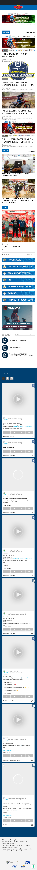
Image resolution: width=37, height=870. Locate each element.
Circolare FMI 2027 (15, 347)
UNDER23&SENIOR (10, 91)
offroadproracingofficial (17, 614)
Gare (16, 61)
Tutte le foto (31, 254)
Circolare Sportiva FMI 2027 (18, 340)
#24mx (25, 426)
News (23, 61)
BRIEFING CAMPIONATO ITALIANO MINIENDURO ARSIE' (15, 175)
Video (5, 151)
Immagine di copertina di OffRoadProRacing (15, 498)
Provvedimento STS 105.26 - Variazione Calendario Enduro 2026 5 (21, 355)
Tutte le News (30, 33)
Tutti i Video (31, 151)
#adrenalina (29, 558)
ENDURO (5, 50)
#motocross (23, 558)
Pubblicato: (8, 436)
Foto (5, 207)
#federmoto (16, 426)
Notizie (6, 32)
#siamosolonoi (26, 678)
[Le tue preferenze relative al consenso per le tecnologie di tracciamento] (33, 866)
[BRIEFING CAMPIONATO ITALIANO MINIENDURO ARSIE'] (18, 163)
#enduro (29, 426)
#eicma (21, 426)
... (16, 810)
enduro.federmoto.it (8, 447)
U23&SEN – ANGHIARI (11, 246)
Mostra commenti (8, 750)
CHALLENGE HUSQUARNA (11, 89)
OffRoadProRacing (15, 419)
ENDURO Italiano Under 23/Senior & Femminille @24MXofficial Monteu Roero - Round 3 (17, 200)
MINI (19, 61)
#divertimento (17, 678)
